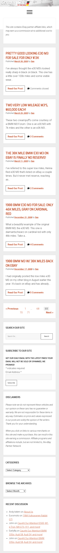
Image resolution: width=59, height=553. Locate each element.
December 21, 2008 (23, 217)
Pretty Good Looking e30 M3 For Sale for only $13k (27, 55)
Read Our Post (16, 89)
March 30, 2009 (21, 61)
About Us (28, 512)
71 (28, 312)
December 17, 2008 (23, 269)
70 (21, 312)
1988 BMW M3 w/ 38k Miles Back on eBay (29, 263)
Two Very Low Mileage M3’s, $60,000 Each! (27, 107)
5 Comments (37, 292)
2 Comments (37, 188)
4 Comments (37, 244)
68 (38, 308)
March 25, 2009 (21, 113)
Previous (13, 308)
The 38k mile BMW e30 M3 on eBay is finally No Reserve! (27, 155)
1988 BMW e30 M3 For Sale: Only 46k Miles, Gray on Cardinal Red (29, 209)
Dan (32, 61)
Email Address (14, 372)
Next (48, 312)
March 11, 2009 (21, 161)
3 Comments (37, 136)
